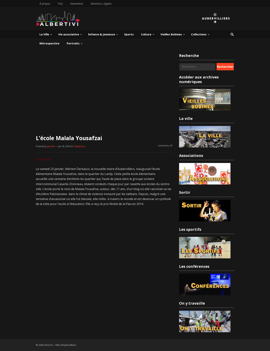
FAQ (60, 3)
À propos (44, 3)
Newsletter (76, 3)
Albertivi (48, 345)
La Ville (44, 34)
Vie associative (68, 34)
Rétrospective (49, 43)
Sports (129, 34)
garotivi (51, 146)
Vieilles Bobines (171, 34)
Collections (198, 34)
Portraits (73, 43)
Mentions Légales (101, 3)
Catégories (79, 146)
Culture (146, 34)
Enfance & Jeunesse (101, 34)
